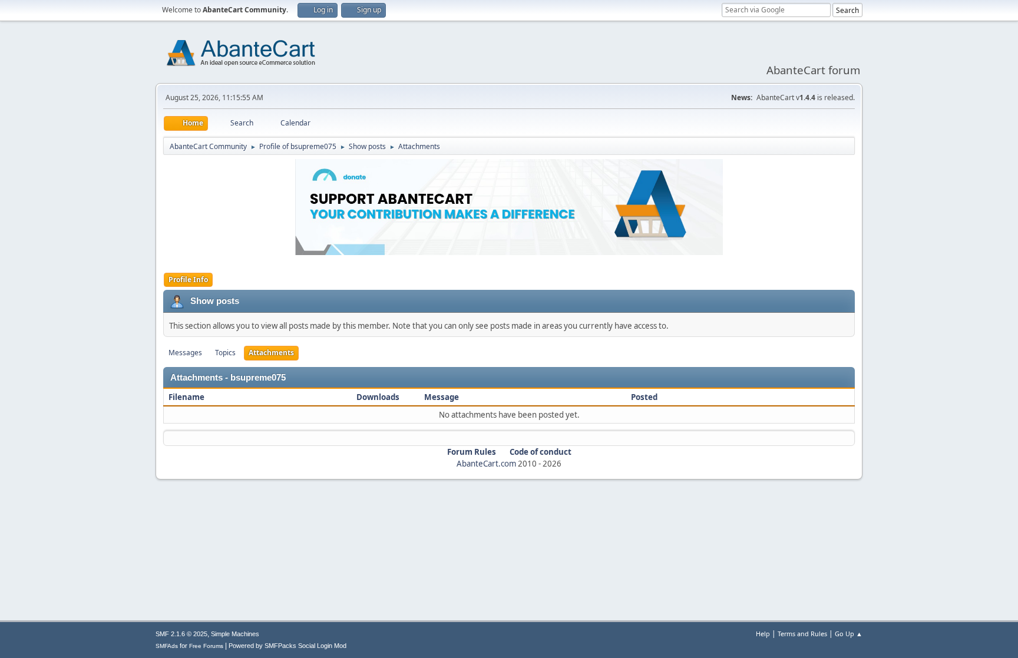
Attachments (271, 353)
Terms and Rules (802, 633)
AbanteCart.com (486, 463)
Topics (225, 353)
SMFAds (167, 646)
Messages (185, 353)
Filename (187, 397)
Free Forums (206, 646)
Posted (644, 397)
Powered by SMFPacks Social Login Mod (287, 645)
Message (441, 397)
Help (763, 633)
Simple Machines (235, 633)
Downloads (377, 397)
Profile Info (188, 280)
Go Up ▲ (848, 633)
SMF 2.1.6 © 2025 (181, 633)
